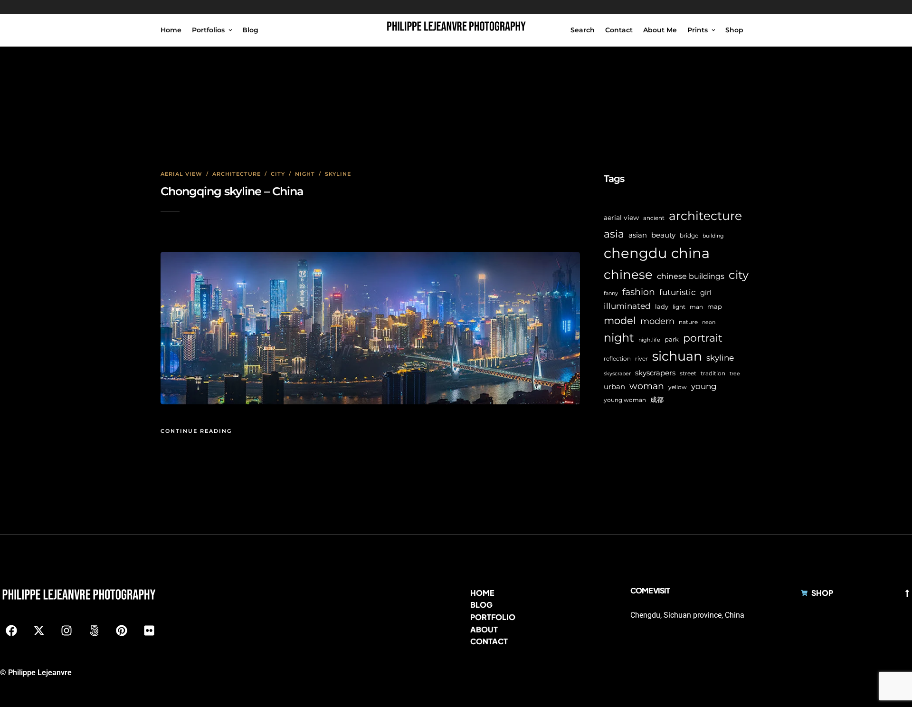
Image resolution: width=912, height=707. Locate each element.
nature (688, 322)
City (278, 174)
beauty (663, 235)
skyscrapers (655, 372)
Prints (697, 30)
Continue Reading (196, 431)
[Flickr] (149, 630)
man (696, 307)
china (690, 253)
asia (614, 234)
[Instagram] (66, 630)
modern (657, 321)
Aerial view (181, 174)
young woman (625, 400)
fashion (638, 291)
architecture (705, 216)
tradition (713, 373)
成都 (657, 399)
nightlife (649, 340)
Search (582, 30)
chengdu (635, 253)
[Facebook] (11, 630)
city (739, 275)
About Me (660, 30)
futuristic (677, 292)
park (672, 339)
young (704, 386)
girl (706, 292)
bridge (689, 235)
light (679, 307)
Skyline (338, 174)
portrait (702, 338)
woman (646, 386)
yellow (677, 387)
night (619, 337)
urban (614, 386)
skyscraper (617, 374)
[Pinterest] (121, 630)
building (713, 236)
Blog (250, 30)
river (641, 358)
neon (708, 322)
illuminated (627, 306)
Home (171, 30)
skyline (720, 358)
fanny (611, 293)
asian (637, 234)
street (688, 373)
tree (735, 374)
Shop (734, 30)
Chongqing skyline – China (232, 191)
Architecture (236, 174)
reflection (617, 358)
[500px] (94, 630)
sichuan (677, 356)
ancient (654, 217)
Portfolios (208, 30)
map (714, 306)
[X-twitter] (39, 630)
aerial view (621, 217)
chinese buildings (690, 276)
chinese (628, 274)
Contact (619, 30)
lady (661, 306)
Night (305, 174)
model (620, 320)
